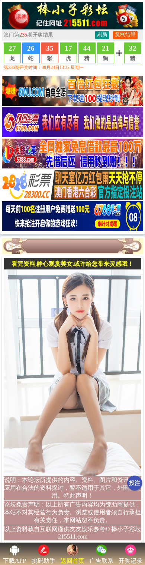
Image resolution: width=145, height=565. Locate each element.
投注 (134, 483)
